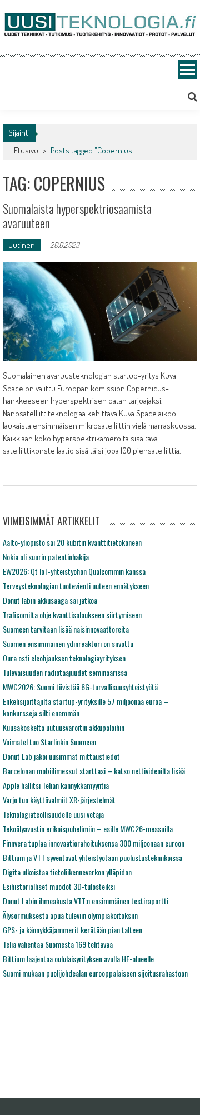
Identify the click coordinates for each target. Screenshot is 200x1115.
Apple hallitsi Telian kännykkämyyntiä (56, 785)
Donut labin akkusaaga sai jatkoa (50, 600)
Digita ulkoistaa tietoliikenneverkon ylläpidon (67, 872)
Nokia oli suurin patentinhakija (46, 557)
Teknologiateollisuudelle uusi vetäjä (53, 814)
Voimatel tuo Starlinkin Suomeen (49, 742)
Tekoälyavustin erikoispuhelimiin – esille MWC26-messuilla (88, 828)
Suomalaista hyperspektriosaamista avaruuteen (77, 216)
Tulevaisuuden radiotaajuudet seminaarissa (65, 672)
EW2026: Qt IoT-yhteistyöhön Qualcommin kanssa (74, 571)
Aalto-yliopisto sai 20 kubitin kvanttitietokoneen (72, 542)
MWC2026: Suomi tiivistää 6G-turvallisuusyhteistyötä (80, 687)
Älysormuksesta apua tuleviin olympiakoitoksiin (70, 915)
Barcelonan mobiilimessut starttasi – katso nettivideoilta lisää (94, 770)
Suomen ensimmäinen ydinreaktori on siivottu (68, 643)
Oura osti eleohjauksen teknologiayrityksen (64, 658)
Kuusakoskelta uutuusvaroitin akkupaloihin (63, 727)
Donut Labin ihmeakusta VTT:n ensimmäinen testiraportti (85, 901)
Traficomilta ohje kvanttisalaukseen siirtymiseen (72, 614)
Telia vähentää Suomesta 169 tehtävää (58, 944)
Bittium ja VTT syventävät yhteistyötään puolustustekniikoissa (92, 857)
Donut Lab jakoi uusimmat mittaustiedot (61, 756)
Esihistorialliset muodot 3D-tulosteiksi (59, 886)
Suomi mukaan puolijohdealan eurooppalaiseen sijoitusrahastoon (95, 973)
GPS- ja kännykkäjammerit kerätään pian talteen (72, 929)
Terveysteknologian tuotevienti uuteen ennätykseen (76, 585)
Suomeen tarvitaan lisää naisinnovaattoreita (66, 629)
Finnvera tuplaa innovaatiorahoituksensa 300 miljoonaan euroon (93, 843)
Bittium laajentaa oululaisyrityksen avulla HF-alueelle (78, 958)
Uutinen (21, 245)
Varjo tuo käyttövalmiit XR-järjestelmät (59, 799)
